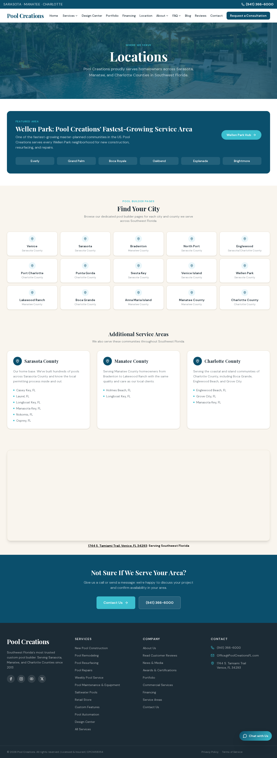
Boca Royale (117, 161)
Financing (129, 16)
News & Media (153, 663)
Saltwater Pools (86, 692)
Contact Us (113, 602)
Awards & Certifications (160, 670)
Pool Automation (87, 714)
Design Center (92, 16)
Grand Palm (76, 161)
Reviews (200, 16)
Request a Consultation (248, 16)
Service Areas (152, 700)
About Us (149, 648)
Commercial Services (158, 685)
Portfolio (112, 16)
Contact (216, 16)
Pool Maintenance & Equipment (97, 685)
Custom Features (87, 707)
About (160, 16)
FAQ (175, 16)
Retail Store (83, 700)
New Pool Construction (91, 648)
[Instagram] (21, 679)
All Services (83, 729)
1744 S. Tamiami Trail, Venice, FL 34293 (117, 546)
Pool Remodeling (87, 655)
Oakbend (159, 161)
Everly (35, 161)
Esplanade (200, 161)
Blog (188, 16)
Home (54, 16)
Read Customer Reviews (160, 655)
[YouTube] (31, 679)
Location (146, 16)
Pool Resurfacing (86, 663)
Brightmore (242, 161)
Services (69, 16)
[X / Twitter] (42, 679)
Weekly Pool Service (89, 677)
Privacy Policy (210, 752)
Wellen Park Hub (239, 135)
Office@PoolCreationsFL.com (238, 655)
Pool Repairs (83, 670)
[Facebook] (11, 679)
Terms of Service (232, 752)
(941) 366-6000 (260, 4)
